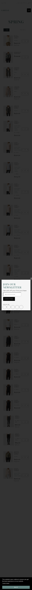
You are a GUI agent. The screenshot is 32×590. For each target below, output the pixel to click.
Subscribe (9, 299)
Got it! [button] (16, 587)
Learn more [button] (5, 583)
